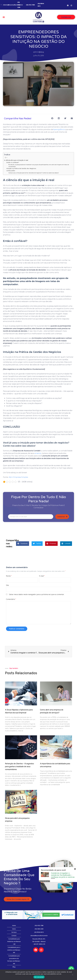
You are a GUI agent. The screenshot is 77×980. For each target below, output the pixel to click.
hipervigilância (59, 129)
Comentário (11, 599)
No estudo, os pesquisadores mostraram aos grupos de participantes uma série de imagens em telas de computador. (38, 165)
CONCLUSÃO (10, 170)
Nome (9, 576)
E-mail (42, 576)
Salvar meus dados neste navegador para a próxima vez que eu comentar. (36, 594)
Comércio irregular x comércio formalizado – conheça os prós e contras (62, 875)
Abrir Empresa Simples (18, 477)
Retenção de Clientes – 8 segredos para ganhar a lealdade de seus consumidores (19, 767)
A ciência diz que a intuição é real (16, 160)
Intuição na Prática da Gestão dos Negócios (21, 168)
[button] (3, 17)
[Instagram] (71, 5)
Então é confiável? (12, 162)
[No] (72, 975)
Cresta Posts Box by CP (44, 881)
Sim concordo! (39, 977)
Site (7, 585)
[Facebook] (67, 5)
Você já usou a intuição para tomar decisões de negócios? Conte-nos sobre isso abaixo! (33, 173)
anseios (38, 453)
